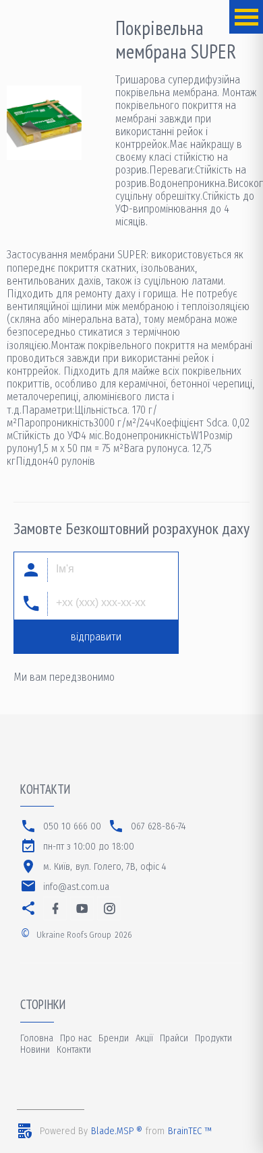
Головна (36, 1038)
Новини (35, 1049)
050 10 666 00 (72, 826)
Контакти (74, 1049)
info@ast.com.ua (76, 887)
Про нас (76, 1038)
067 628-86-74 (158, 826)
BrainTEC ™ (190, 1131)
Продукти (213, 1038)
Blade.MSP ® (116, 1131)
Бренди (113, 1038)
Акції (144, 1038)
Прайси (174, 1038)
